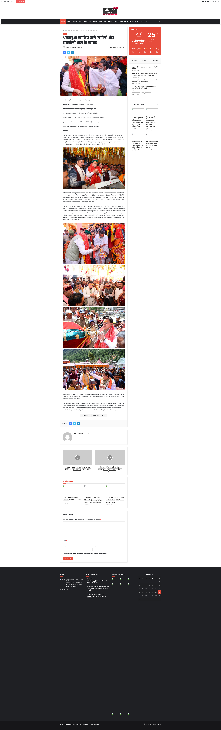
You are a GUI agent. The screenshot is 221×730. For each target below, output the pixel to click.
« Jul (139, 603)
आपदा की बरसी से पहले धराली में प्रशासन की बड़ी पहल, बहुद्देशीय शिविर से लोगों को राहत (138, 145)
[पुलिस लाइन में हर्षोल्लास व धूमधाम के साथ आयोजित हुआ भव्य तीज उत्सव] (72, 490)
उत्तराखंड (63, 21)
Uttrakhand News (100, 416)
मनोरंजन (85, 21)
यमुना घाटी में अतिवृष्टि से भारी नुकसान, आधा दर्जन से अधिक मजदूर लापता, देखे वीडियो (144, 74)
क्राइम (69, 21)
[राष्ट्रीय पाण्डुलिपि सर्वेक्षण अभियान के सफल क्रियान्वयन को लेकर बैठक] (123, 715)
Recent (144, 60)
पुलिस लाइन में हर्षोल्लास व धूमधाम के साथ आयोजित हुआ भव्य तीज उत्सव (72, 499)
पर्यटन (80, 21)
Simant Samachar (70, 47)
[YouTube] (65, 590)
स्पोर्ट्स (116, 21)
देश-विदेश (75, 21)
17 (139, 592)
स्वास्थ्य (121, 21)
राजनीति (95, 21)
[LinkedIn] (72, 52)
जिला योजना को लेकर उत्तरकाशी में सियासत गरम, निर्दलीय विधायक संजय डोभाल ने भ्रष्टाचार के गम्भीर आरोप (115, 500)
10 (139, 588)
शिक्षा (105, 21)
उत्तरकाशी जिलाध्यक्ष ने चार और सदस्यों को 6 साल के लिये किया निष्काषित (144, 87)
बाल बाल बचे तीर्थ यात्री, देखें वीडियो (141, 93)
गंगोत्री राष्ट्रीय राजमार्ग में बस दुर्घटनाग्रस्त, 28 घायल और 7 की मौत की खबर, (144, 81)
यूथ (90, 21)
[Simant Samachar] (110, 11)
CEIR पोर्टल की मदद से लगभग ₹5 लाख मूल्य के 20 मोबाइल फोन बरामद (152, 144)
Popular (134, 60)
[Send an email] (75, 47)
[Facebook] (64, 52)
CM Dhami (85, 416)
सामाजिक (110, 21)
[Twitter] (68, 52)
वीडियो (100, 21)
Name (65, 540)
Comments (155, 60)
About (159, 724)
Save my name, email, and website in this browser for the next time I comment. (86, 553)
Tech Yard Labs (95, 724)
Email (65, 547)
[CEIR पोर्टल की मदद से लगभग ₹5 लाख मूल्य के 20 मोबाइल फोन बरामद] (152, 136)
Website (97, 547)
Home (65, 30)
